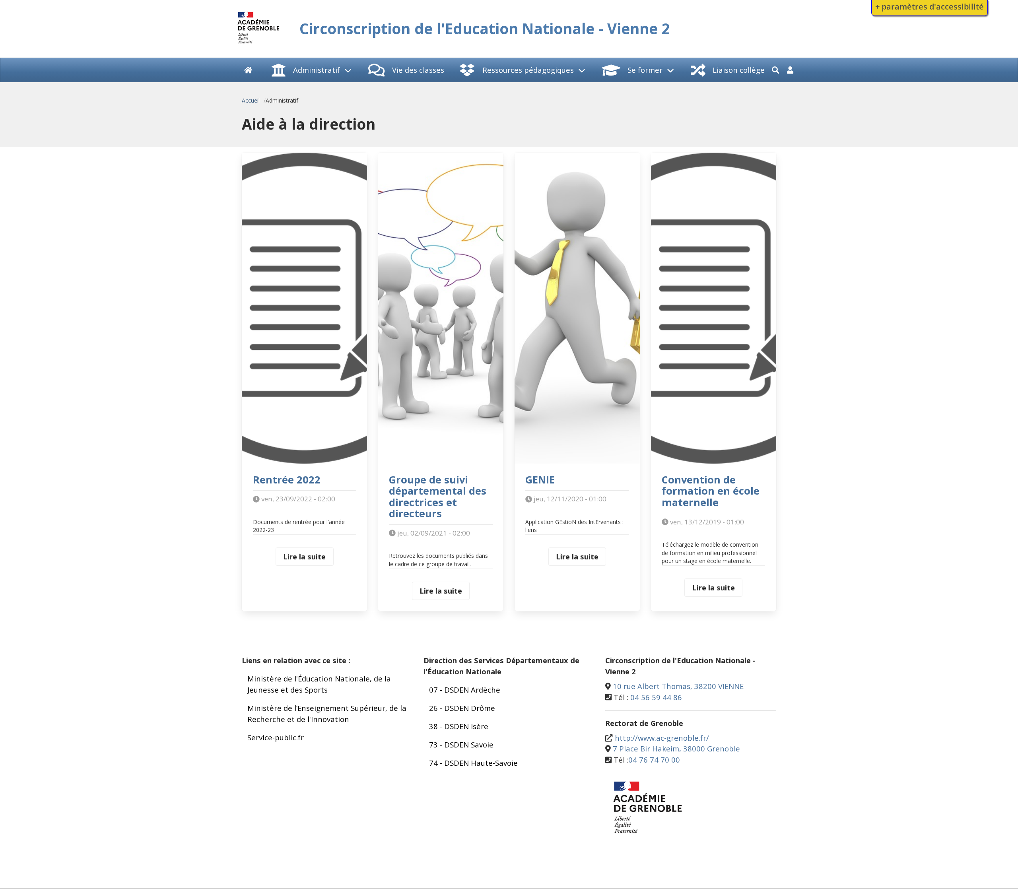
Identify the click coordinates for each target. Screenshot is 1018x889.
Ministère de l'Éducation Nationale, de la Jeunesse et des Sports (319, 684)
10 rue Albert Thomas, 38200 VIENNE (678, 686)
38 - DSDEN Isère (458, 726)
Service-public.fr (275, 737)
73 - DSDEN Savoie (461, 744)
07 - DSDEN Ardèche (464, 690)
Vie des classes (418, 70)
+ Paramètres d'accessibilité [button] (929, 6)
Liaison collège (739, 70)
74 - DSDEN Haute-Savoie (473, 763)
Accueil (251, 100)
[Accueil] (259, 45)
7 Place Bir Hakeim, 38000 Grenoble (676, 748)
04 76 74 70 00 (654, 760)
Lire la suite (304, 556)
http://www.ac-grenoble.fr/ (662, 738)
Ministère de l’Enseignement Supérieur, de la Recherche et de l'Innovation (326, 713)
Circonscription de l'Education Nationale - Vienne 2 (484, 29)
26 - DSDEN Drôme (462, 708)
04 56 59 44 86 (656, 697)
